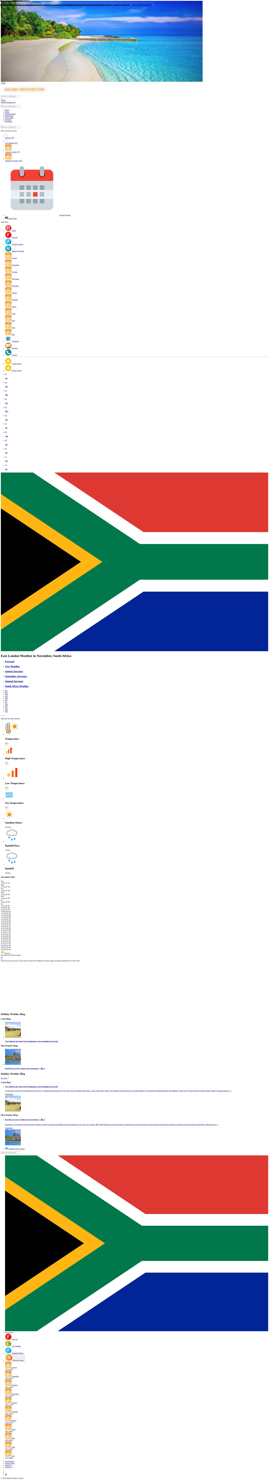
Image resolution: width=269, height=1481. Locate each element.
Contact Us (9, 1467)
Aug (6, 704)
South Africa (9, 116)
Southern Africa (10, 114)
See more (4, 1078)
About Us (8, 1465)
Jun (6, 700)
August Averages (14, 671)
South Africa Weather (17, 686)
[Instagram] (136, 1475)
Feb (6, 692)
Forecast (9, 661)
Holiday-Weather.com (8, 102)
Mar (6, 694)
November (8, 121)
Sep (6, 706)
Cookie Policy (10, 1461)
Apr (6, 696)
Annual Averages (14, 681)
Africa (7, 112)
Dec (6, 711)
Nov (6, 709)
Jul (6, 702)
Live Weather (12, 666)
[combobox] (10, 96)
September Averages (16, 676)
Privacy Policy (10, 1463)
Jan (6, 691)
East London (9, 118)
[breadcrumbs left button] (2, 125)
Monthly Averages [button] (18, 251)
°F (1, 959)
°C (2, 957)
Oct (6, 708)
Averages (8, 120)
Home (7, 110)
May (6, 698)
